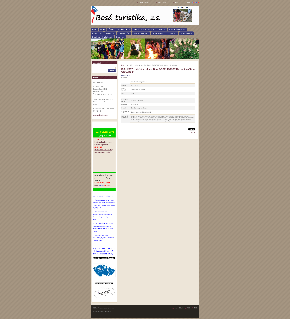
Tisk (188, 2)
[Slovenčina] (196, 2)
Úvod (122, 65)
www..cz (102, 185)
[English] (198, 2)
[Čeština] (193, 2)
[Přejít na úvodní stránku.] (145, 16)
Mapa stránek (162, 2)
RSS (176, 2)
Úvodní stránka (144, 2)
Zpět (191, 132)
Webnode (108, 311)
